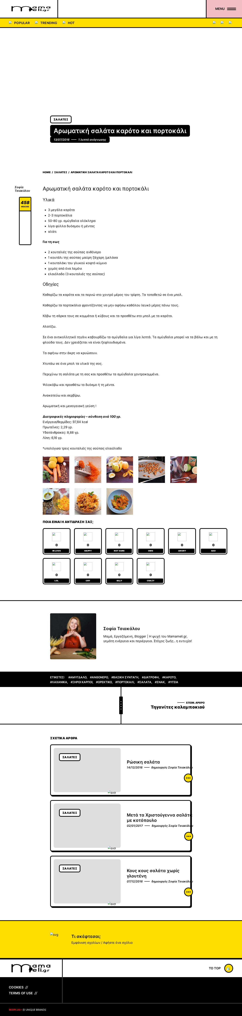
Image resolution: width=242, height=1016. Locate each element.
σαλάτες (61, 119)
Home (47, 172)
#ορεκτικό (104, 682)
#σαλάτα (144, 682)
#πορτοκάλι (124, 682)
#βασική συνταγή (124, 677)
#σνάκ (160, 682)
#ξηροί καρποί (81, 682)
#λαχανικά (58, 682)
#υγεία (173, 682)
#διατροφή (150, 677)
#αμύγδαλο (77, 677)
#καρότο (169, 677)
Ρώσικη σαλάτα (143, 762)
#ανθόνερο (99, 677)
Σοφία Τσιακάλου (22, 188)
